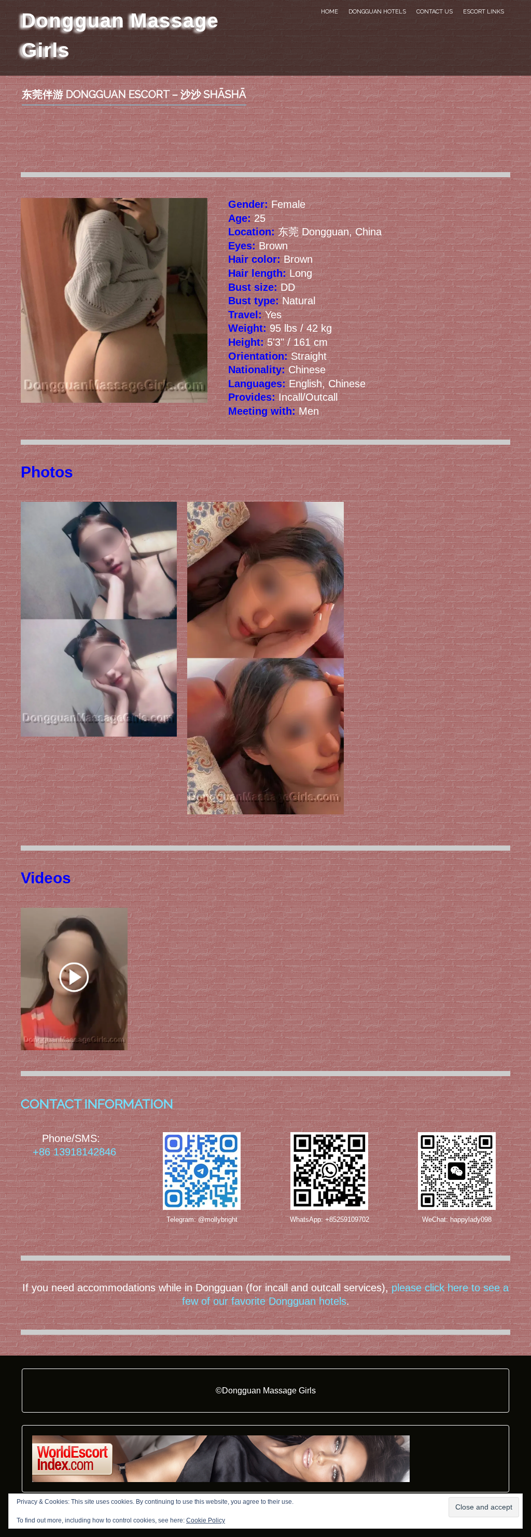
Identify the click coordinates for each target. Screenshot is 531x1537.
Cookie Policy (205, 1520)
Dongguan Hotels (377, 11)
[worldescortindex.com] (221, 1458)
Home (329, 11)
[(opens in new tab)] (74, 978)
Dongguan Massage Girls (120, 35)
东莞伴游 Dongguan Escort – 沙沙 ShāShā (134, 94)
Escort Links (483, 11)
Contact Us (434, 11)
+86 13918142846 (74, 1152)
